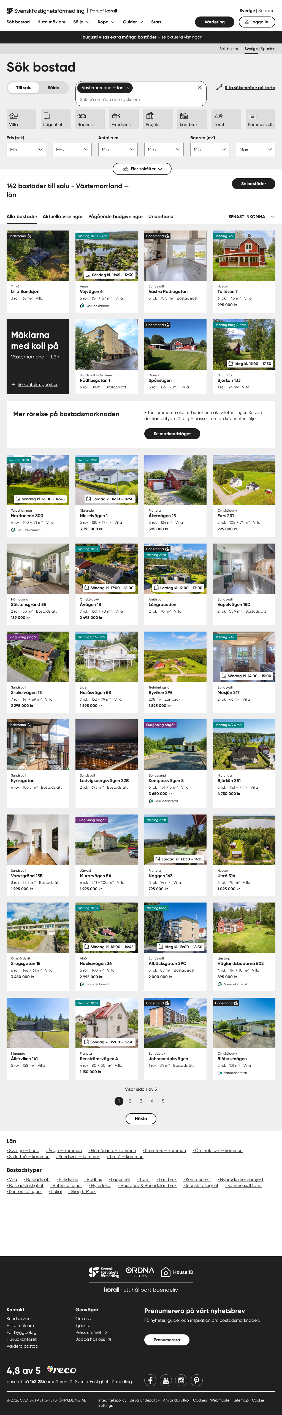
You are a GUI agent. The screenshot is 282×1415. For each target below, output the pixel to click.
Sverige (248, 10)
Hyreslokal (101, 1185)
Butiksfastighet (67, 1185)
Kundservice (19, 1318)
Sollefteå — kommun (29, 1156)
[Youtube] (166, 1380)
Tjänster (83, 1325)
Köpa (103, 21)
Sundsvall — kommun (79, 1156)
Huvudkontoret (22, 1339)
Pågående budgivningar (115, 216)
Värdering (215, 21)
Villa (13, 1179)
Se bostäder (253, 183)
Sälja (78, 21)
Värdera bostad (22, 1346)
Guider (130, 21)
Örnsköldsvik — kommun (219, 1150)
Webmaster (221, 1400)
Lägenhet (120, 1179)
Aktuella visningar (63, 216)
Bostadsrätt (38, 1179)
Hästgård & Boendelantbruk (148, 1185)
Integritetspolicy (113, 1400)
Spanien (266, 10)
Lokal (56, 1191)
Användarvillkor (177, 1400)
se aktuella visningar (181, 37)
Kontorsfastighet (25, 1191)
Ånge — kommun (65, 1150)
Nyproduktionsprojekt (242, 1179)
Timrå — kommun (126, 1156)
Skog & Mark (83, 1191)
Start (156, 21)
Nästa (141, 1118)
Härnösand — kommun (113, 1150)
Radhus (94, 1179)
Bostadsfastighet (26, 1185)
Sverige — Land (24, 1150)
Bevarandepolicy (145, 1400)
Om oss (83, 1318)
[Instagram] (181, 1380)
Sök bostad (18, 21)
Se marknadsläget (172, 433)
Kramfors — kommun (165, 1150)
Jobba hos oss (90, 1339)
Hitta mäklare (51, 21)
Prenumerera (167, 1339)
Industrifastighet (202, 1185)
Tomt (144, 1179)
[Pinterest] (197, 1380)
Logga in (259, 21)
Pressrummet (88, 1332)
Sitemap (242, 1400)
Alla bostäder (22, 216)
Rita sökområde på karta (250, 87)
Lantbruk (168, 1179)
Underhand (160, 216)
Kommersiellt (198, 1179)
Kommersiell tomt (244, 1185)
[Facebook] (150, 1380)
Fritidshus (68, 1179)
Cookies (200, 1400)
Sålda (53, 87)
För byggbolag (21, 1332)
